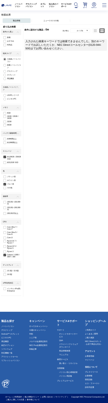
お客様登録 (89, 356)
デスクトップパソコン (31, 5)
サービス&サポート (66, 5)
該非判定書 (89, 387)
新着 (9, 37)
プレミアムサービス (65, 381)
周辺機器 (10, 79)
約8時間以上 (12, 139)
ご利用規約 (17, 397)
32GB (9, 122)
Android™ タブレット (10, 334)
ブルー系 (10, 184)
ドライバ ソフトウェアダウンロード (68, 345)
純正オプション (7, 345)
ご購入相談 (89, 338)
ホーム (8, 397)
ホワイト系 (11, 180)
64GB (9, 125)
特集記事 (33, 349)
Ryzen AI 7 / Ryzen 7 (12, 242)
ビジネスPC (11, 99)
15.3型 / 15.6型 (13, 271)
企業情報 (88, 376)
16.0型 (9, 274)
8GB (9, 113)
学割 (31, 334)
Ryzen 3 (10, 251)
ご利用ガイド (90, 330)
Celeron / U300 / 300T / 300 (13, 256)
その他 (9, 188)
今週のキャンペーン (37, 330)
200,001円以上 (12, 213)
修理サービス (62, 359)
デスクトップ (12, 71)
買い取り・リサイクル (68, 363)
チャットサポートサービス (68, 335)
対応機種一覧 (6, 353)
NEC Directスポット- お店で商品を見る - (93, 342)
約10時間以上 (12, 142)
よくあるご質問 (91, 334)
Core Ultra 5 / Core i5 (12, 233)
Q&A (61, 340)
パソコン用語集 (65, 376)
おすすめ (10, 41)
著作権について (33, 400)
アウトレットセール (9, 357)
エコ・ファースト (92, 383)
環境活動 (88, 379)
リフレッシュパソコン (10, 360)
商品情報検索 (64, 351)
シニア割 (33, 338)
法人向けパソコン (53, 5)
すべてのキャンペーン (38, 326)
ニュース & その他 (51, 21)
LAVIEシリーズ (13, 95)
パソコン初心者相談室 (68, 372)
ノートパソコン (18, 5)
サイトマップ (60, 397)
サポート (60, 330)
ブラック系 (11, 177)
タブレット (43, 5)
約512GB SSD (12, 162)
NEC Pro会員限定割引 (38, 345)
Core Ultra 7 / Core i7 (12, 228)
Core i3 (10, 238)
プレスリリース (91, 372)
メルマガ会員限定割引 (38, 341)
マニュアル (63, 355)
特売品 (9, 45)
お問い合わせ (47, 397)
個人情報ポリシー (31, 397)
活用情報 (60, 368)
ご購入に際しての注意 (15, 400)
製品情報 (16, 21)
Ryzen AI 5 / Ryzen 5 (12, 247)
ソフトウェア (6, 349)
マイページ (89, 360)
